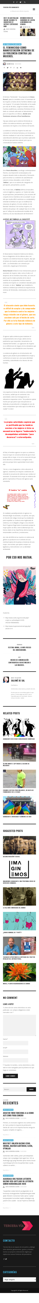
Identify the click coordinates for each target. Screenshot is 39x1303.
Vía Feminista (8, 44)
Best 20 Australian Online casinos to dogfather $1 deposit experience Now (11, 22)
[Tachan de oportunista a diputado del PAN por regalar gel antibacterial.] (16, 945)
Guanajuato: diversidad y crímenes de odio (17, 817)
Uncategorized (8, 1110)
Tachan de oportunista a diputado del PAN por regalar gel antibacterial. (19, 958)
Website (5, 1056)
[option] (11, 26)
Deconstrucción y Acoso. (11, 856)
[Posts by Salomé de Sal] (21, 27)
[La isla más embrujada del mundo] (16, 896)
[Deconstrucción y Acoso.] (16, 845)
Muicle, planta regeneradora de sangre (16, 983)
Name (5, 1039)
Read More (6, 1134)
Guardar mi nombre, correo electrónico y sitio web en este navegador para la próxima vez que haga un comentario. (18, 1067)
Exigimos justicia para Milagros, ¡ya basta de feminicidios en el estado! (18, 791)
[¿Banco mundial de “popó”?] (16, 921)
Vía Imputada (17, 44)
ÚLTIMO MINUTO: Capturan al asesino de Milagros (16, 764)
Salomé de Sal (26, 27)
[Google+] (17, 2)
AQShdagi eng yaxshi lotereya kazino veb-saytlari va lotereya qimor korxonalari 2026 (18, 1181)
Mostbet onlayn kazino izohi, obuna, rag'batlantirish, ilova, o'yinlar (18, 1146)
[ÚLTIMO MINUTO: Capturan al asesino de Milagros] (16, 752)
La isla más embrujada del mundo (14, 908)
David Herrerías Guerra (12, 1118)
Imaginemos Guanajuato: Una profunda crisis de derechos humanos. (19, 882)
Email (5, 1048)
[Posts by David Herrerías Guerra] (4, 29)
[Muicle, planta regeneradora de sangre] (16, 972)
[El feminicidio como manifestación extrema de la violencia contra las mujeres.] (19, 81)
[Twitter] (20, 2)
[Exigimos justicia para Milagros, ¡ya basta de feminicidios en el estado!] (16, 778)
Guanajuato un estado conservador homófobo (19, 739)
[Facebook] (13, 2)
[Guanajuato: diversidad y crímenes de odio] (16, 805)
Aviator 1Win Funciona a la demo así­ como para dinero (18, 1114)
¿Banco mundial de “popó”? (12, 932)
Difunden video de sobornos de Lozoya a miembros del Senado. (27, 21)
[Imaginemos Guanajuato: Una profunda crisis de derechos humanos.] (16, 870)
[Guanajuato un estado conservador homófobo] (16, 727)
